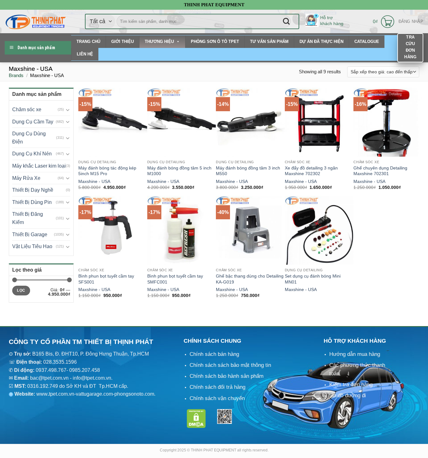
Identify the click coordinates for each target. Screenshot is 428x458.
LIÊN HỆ (85, 54)
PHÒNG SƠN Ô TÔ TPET (215, 41)
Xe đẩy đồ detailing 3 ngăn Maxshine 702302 (311, 170)
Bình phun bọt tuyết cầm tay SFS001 (106, 278)
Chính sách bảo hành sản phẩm (227, 376)
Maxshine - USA (94, 181)
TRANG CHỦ (88, 41)
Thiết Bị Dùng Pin (32, 202)
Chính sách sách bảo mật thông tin (230, 365)
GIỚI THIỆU (122, 41)
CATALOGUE (366, 41)
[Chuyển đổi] (67, 109)
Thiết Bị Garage (29, 234)
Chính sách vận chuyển (217, 398)
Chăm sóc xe (26, 109)
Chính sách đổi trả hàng (217, 387)
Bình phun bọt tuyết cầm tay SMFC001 (175, 278)
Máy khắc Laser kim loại (39, 166)
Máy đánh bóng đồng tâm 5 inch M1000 (179, 170)
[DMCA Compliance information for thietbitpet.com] (196, 418)
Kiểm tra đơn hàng (351, 385)
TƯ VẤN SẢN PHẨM (269, 41)
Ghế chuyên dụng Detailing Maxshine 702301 (380, 170)
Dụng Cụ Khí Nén (32, 153)
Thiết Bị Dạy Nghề (32, 190)
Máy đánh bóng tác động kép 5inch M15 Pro (107, 170)
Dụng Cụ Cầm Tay (32, 121)
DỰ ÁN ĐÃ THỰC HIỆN (321, 41)
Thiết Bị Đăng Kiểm (27, 218)
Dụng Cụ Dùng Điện (29, 137)
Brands (16, 75)
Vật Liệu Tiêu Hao (32, 246)
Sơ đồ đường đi (347, 395)
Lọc (21, 290)
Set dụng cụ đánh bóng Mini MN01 (313, 278)
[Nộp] (286, 21)
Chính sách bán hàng (214, 354)
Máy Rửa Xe (26, 178)
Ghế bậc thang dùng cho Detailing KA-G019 (250, 278)
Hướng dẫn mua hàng (354, 354)
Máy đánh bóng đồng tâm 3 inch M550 (248, 170)
